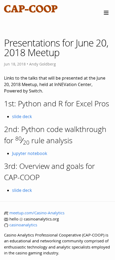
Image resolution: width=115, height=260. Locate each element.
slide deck (22, 116)
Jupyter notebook (29, 153)
